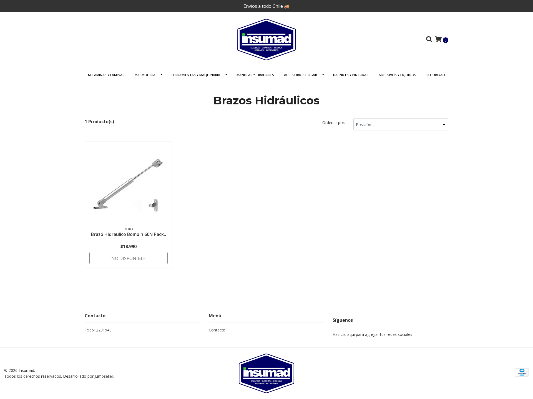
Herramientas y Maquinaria (196, 75)
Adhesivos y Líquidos (397, 75)
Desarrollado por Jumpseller (88, 376)
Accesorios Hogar (300, 75)
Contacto (217, 330)
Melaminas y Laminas (106, 75)
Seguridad (435, 75)
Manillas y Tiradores (255, 75)
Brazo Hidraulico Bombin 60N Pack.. (128, 234)
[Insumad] (266, 39)
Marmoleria (145, 75)
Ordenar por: (333, 122)
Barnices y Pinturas (350, 75)
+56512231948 (98, 330)
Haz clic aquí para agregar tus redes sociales (372, 334)
